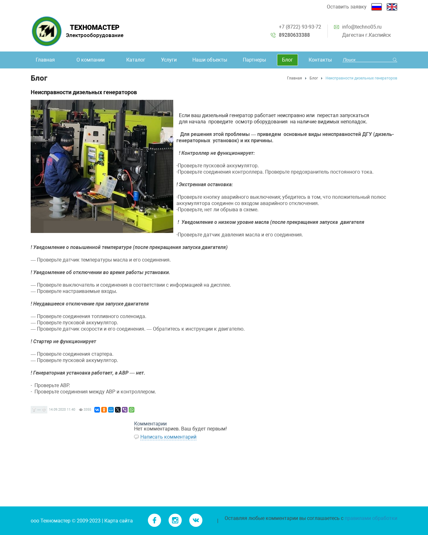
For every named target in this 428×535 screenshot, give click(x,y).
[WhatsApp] (131, 410)
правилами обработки (371, 518)
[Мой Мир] (111, 410)
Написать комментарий (168, 437)
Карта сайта (118, 521)
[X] (118, 410)
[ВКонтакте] (97, 410)
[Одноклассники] (104, 410)
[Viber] (125, 410)
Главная (294, 78)
